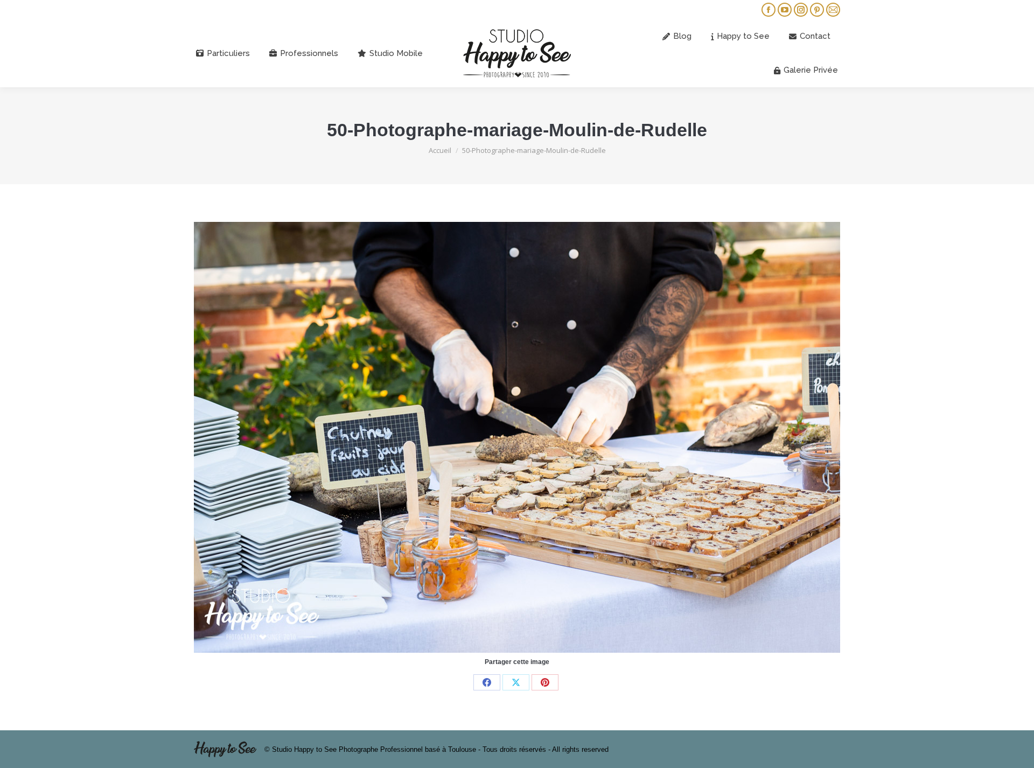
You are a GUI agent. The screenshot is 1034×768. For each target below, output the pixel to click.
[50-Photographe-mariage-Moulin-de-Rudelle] (517, 437)
